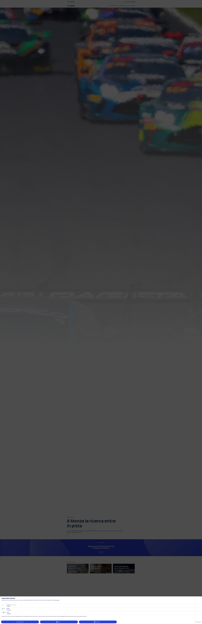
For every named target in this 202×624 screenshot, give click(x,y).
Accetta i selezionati (20, 621)
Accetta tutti (98, 621)
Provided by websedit (198, 621)
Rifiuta (59, 621)
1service (8, 606)
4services (8, 613)
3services (8, 609)
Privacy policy (57, 600)
